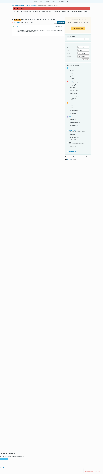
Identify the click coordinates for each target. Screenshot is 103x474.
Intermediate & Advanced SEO (75, 95)
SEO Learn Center (73, 111)
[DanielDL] (66, 159)
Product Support (17, 22)
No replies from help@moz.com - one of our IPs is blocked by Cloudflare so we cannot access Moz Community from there (77, 157)
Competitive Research (73, 85)
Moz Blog (71, 105)
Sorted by (68, 53)
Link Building (72, 88)
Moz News (71, 107)
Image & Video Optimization (75, 96)
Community (71, 102)
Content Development (74, 84)
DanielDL (69, 159)
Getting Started (72, 70)
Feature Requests (73, 146)
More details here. (60, 13)
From (68, 50)
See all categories (72, 151)
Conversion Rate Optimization (75, 122)
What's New (72, 78)
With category (69, 56)
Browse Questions (71, 45)
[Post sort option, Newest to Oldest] (55, 22)
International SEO (73, 98)
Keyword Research (73, 87)
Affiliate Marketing (73, 119)
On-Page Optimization (74, 90)
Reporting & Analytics (73, 93)
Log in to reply (61, 22)
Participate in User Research (74, 148)
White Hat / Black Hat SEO (74, 137)
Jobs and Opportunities (74, 110)
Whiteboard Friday (73, 113)
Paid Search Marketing (73, 125)
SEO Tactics (71, 81)
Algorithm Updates (73, 136)
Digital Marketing (72, 116)
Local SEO (71, 99)
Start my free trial (78, 28)
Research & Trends (72, 130)
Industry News (72, 108)
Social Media (72, 127)
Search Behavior (72, 134)
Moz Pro (71, 72)
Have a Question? (71, 36)
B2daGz (18, 26)
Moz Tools (71, 67)
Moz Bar (71, 75)
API (70, 76)
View (67, 47)
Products (2, 467)
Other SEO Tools (73, 139)
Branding (71, 120)
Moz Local (71, 73)
